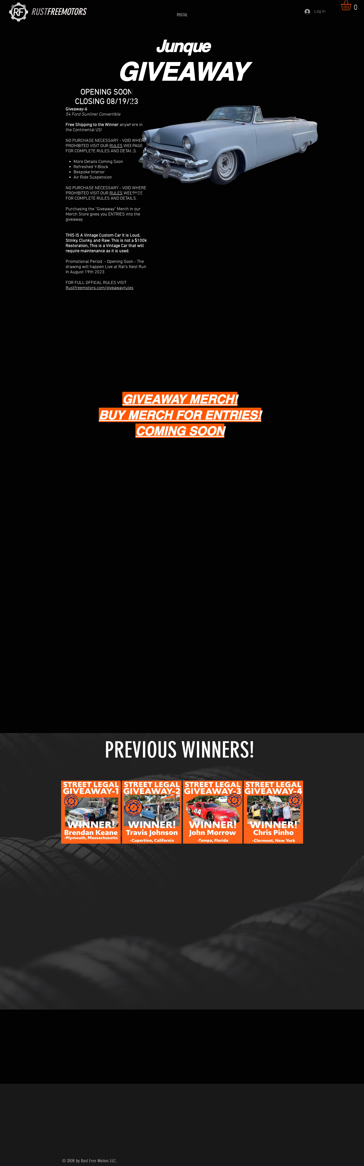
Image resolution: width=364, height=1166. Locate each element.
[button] (352, 5)
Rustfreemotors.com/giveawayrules (99, 288)
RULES (116, 146)
